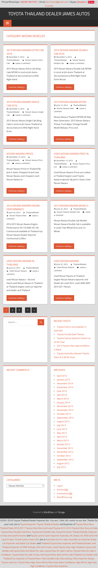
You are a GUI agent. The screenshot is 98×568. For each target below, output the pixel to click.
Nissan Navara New (65, 108)
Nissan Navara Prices (20, 154)
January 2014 (63, 402)
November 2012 (65, 451)
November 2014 (65, 387)
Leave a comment (22, 63)
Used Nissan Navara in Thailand (20, 262)
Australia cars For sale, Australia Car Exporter (68, 539)
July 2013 (61, 425)
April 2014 (62, 394)
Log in (60, 485)
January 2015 (63, 379)
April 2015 (62, 375)
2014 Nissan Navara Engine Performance (23, 207)
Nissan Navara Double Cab (68, 212)
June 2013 (62, 429)
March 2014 (63, 398)
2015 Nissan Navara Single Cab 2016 (23, 103)
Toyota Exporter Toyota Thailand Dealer (39, 524)
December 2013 (65, 406)
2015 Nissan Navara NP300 (70, 102)
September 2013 (65, 417)
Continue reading (15, 87)
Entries (62, 489)
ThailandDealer (13, 60)
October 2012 (64, 455)
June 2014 (62, 390)
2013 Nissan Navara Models (71, 206)
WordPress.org (64, 497)
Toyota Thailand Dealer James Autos (49, 13)
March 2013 (63, 440)
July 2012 (61, 467)
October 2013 (64, 413)
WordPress (48, 512)
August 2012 (63, 463)
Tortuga (61, 512)
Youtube (49, 5)
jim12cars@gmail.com (57, 1)
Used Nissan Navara (18, 271)
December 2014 (65, 383)
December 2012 (65, 448)
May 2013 (62, 432)
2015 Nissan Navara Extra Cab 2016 (25, 52)
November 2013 (65, 410)
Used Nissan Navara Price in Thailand (71, 155)
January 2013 (63, 444)
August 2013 (63, 421)
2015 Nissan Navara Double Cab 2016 (71, 52)
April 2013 (62, 436)
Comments (64, 493)
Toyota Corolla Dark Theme (70, 334)
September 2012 (65, 459)
